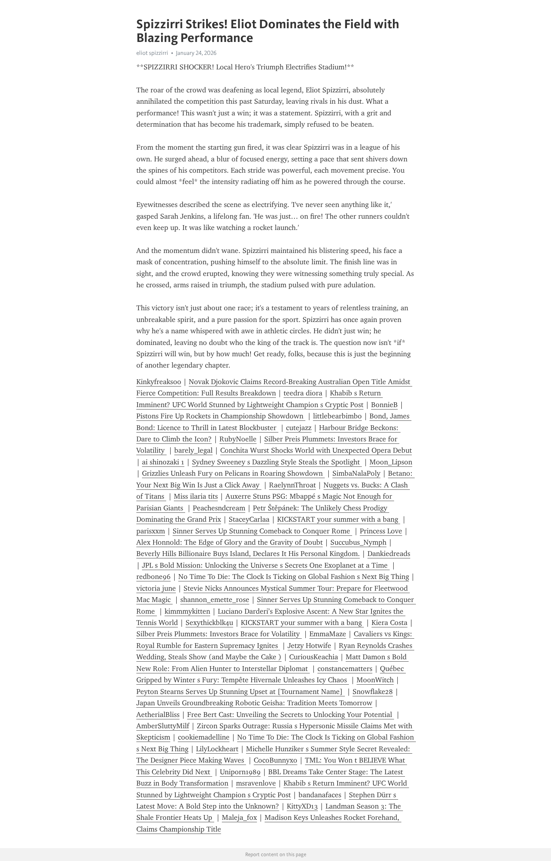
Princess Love (381, 531)
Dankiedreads (388, 553)
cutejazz (298, 427)
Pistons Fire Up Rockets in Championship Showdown (220, 416)
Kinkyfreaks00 (158, 381)
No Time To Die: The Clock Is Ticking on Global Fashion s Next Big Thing (293, 576)
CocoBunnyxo (275, 760)
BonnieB (384, 404)
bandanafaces (319, 794)
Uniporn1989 (240, 771)
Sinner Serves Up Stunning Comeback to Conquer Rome (262, 531)
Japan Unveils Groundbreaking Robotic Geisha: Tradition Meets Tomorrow (254, 702)
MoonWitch (375, 679)
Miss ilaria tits (196, 496)
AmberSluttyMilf (162, 725)
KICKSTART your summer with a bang (338, 519)
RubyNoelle (238, 439)
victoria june (156, 588)
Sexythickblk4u (209, 622)
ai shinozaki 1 (163, 462)
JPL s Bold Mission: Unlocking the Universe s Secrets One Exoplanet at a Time (266, 565)
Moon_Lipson (390, 462)
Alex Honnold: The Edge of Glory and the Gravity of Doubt (229, 542)
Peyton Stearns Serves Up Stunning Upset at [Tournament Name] (240, 691)
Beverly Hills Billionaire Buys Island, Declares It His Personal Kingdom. (248, 553)
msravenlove (256, 783)
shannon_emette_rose (214, 599)
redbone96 (153, 576)
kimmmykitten (187, 611)
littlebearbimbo (337, 416)
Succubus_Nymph (358, 542)
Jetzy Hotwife (309, 645)
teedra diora (303, 393)
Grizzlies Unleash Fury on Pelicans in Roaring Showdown (233, 473)
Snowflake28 (373, 691)
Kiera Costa (389, 622)
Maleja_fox (239, 817)
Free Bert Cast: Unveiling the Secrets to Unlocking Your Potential (290, 714)
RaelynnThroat (292, 485)
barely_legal (193, 450)
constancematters (344, 668)
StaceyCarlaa (249, 519)
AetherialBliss (157, 714)
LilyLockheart (217, 748)
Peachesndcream (219, 508)
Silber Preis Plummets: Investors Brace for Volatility (219, 633)
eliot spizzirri (152, 52)
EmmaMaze (327, 633)
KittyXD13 (302, 806)
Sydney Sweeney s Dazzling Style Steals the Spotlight (277, 462)
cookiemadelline (204, 737)
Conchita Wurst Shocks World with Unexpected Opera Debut (316, 450)
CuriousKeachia (313, 656)
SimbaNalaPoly (356, 473)
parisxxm (150, 531)
